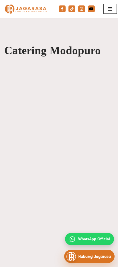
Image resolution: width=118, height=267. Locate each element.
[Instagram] (81, 8)
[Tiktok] (71, 8)
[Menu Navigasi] (110, 9)
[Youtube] (91, 8)
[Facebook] (62, 8)
